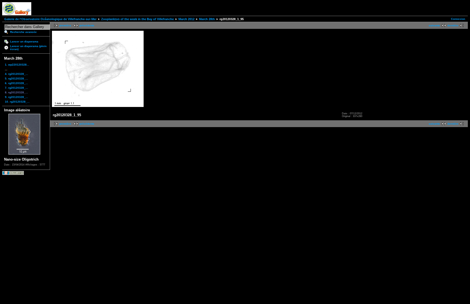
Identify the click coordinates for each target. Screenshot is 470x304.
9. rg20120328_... (16, 97)
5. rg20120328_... (16, 78)
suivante (434, 25)
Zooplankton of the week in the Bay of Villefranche (137, 19)
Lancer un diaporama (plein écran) (28, 48)
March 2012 (186, 19)
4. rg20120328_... (16, 73)
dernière (453, 25)
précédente (86, 25)
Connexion (458, 18)
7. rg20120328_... (16, 87)
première (65, 25)
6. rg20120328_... (16, 83)
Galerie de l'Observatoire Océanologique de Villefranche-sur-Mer (50, 19)
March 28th (207, 19)
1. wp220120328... (17, 64)
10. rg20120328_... (17, 101)
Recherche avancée (23, 31)
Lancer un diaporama (24, 41)
